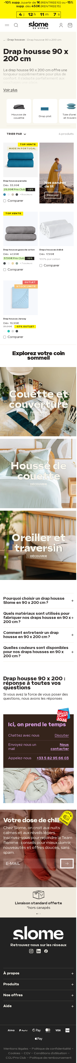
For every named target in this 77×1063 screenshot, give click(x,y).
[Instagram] (30, 951)
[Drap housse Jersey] (19, 296)
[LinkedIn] (37, 951)
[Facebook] (44, 951)
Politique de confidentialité (51, 1048)
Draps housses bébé (50, 249)
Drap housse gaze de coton (19, 249)
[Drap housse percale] (19, 161)
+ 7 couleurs (26, 263)
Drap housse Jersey (14, 317)
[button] (7, 25)
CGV (27, 1053)
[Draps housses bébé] (54, 229)
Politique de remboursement (49, 1057)
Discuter (59, 740)
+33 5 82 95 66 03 (50, 763)
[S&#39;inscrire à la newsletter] (64, 867)
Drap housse (16, 39)
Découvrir (51, 196)
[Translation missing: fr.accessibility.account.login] (58, 25)
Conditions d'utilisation (50, 1053)
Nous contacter (56, 751)
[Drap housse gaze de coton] (19, 229)
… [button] (4, 39)
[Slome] (37, 25)
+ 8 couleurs (26, 196)
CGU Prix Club (14, 1057)
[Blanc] (8, 196)
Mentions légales (15, 1048)
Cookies (14, 1053)
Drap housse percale (15, 182)
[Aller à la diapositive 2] (38, 913)
